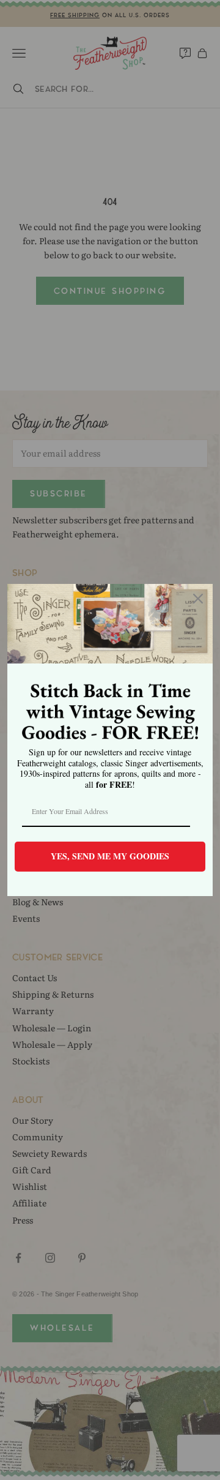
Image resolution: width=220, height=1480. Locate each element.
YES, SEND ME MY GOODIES (110, 856)
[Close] (198, 598)
